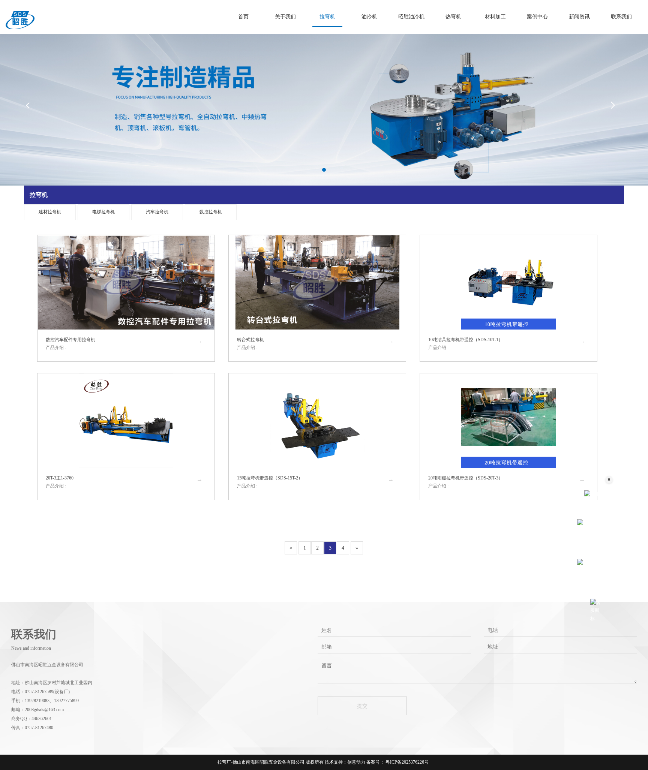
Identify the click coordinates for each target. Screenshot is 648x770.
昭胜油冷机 (411, 16)
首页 (243, 16)
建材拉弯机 (50, 211)
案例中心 (537, 16)
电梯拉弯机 (103, 211)
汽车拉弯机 (157, 211)
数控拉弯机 (211, 211)
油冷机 (369, 16)
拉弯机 (327, 16)
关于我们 (285, 16)
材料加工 (495, 16)
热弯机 (453, 16)
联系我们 (621, 16)
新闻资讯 (579, 16)
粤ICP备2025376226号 (406, 762)
